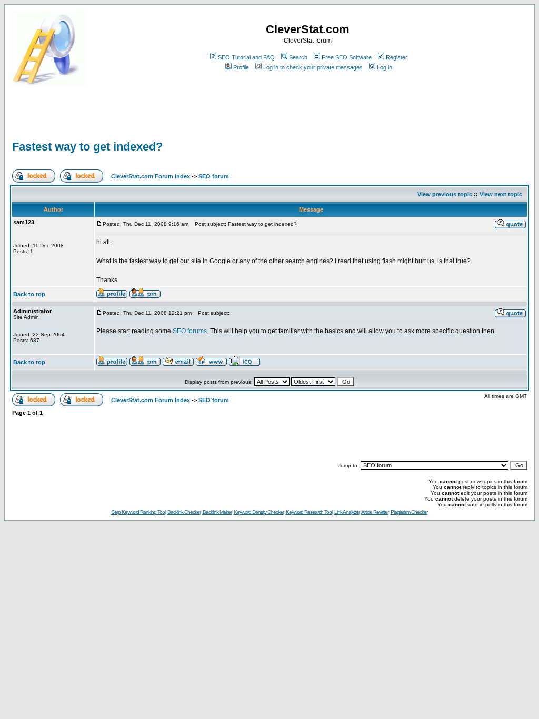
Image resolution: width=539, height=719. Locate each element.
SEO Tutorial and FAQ (246, 57)
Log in (384, 67)
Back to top (29, 294)
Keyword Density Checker (259, 512)
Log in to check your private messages (313, 67)
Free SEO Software (347, 57)
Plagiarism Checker (409, 512)
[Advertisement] (133, 122)
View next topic (501, 194)
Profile (241, 67)
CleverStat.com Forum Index (150, 176)
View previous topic (444, 194)
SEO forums (190, 331)
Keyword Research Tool (309, 512)
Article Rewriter (374, 512)
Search (298, 57)
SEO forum (213, 176)
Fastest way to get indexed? (87, 146)
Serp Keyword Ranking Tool (138, 512)
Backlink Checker (184, 512)
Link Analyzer (347, 512)
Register (396, 57)
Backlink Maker (217, 512)
